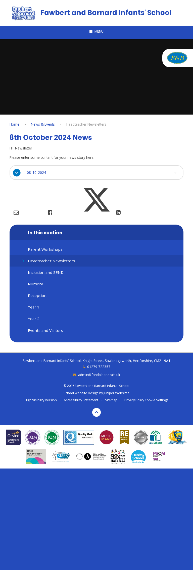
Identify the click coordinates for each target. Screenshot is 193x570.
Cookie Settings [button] (156, 400)
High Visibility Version (41, 400)
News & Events (43, 124)
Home (14, 124)
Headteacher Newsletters (86, 124)
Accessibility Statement (81, 400)
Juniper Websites (116, 393)
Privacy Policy (134, 400)
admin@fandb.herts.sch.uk (99, 374)
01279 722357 (98, 366)
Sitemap (111, 400)
